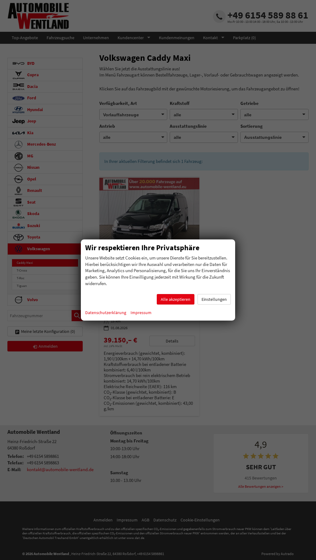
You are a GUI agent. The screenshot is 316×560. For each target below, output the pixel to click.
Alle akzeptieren (175, 299)
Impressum (141, 312)
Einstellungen (214, 299)
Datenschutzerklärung (105, 312)
